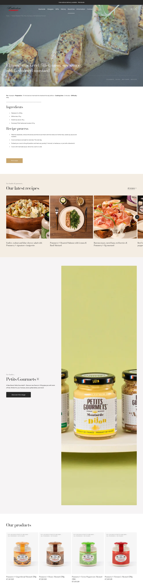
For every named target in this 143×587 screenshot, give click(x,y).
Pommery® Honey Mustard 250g (52, 577)
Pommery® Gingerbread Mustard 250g (21, 577)
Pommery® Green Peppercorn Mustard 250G (87, 578)
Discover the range (18, 395)
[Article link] (27, 222)
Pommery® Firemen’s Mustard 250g (119, 577)
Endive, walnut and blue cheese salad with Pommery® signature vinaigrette (24, 244)
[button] (125, 9)
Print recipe (14, 160)
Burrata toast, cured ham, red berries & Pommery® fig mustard (110, 244)
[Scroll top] (140, 584)
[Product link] (22, 558)
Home (7, 16)
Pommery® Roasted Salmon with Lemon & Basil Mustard (68, 244)
